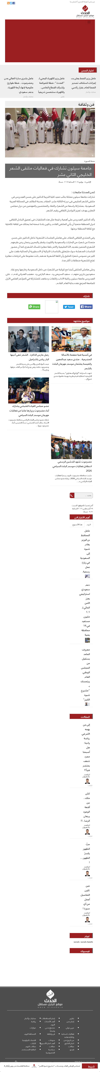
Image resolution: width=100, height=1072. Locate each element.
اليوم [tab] (88, 524)
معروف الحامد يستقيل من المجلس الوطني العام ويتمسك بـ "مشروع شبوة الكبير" (85, 674)
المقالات (85, 716)
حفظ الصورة (89, 161)
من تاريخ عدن (69, 1040)
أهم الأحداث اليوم (50, 1022)
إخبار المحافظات (48, 1018)
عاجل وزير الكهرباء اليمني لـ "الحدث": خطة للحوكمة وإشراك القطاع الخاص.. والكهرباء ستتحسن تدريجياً (51, 85)
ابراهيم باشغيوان (86, 775)
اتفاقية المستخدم (28, 1049)
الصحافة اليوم (30, 1034)
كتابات (33, 1043)
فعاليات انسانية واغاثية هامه (67, 1035)
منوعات (52, 1040)
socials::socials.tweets (83, 942)
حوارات (33, 1028)
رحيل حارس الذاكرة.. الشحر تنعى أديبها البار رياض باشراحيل (29, 356)
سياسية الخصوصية (50, 1050)
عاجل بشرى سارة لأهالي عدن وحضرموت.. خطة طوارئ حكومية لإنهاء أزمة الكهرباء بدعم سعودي (18, 85)
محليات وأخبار (30, 1018)
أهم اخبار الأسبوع (47, 1043)
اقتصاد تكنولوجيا (29, 1040)
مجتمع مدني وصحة (50, 1029)
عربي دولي (70, 1028)
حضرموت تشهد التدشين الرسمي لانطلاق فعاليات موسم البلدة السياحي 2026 (72, 466)
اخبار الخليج (69, 1043)
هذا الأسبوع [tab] (77, 524)
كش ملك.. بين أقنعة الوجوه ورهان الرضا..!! (85, 807)
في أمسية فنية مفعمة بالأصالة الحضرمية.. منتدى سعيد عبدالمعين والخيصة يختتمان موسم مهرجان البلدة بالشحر (72, 361)
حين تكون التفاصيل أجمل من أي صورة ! (85, 897)
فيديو (72, 1049)
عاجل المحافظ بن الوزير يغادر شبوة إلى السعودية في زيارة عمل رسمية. (85, 551)
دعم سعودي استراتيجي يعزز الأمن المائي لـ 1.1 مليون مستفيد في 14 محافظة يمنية (84, 609)
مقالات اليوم (30, 1046)
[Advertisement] (50, 44)
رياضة (33, 1021)
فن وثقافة (51, 1034)
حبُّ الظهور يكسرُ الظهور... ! (85, 853)
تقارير (72, 1018)
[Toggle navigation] (89, 22)
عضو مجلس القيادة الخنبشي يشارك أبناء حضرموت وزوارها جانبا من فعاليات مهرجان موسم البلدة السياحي (29, 410)
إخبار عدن (70, 1021)
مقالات (71, 1046)
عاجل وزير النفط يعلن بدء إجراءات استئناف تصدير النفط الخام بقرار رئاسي (83, 83)
